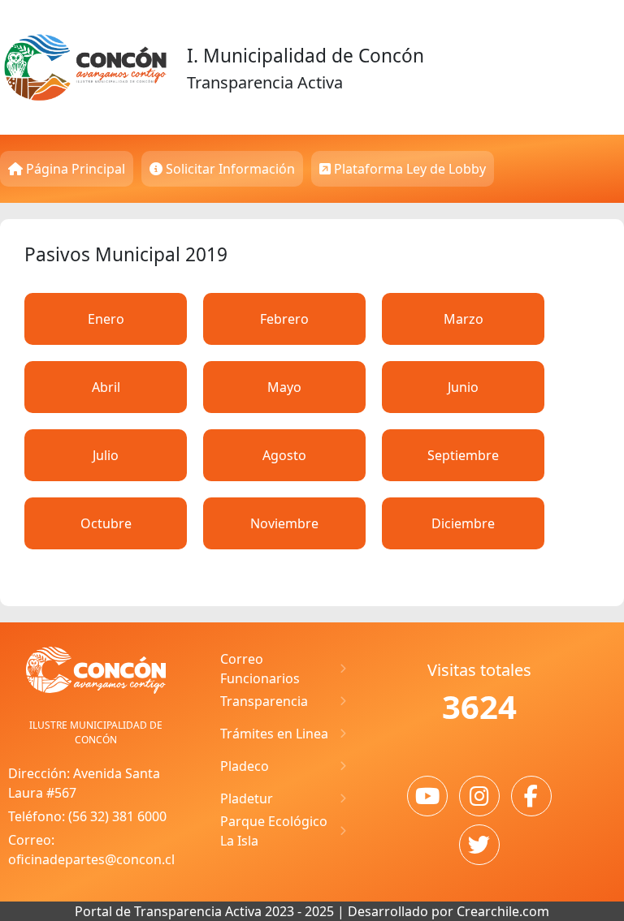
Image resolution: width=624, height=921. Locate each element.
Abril (106, 387)
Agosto (284, 455)
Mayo (284, 387)
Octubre (106, 523)
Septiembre (463, 455)
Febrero (284, 319)
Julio (106, 455)
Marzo (463, 319)
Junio (463, 387)
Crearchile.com (503, 911)
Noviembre (284, 523)
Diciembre (463, 523)
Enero (106, 319)
